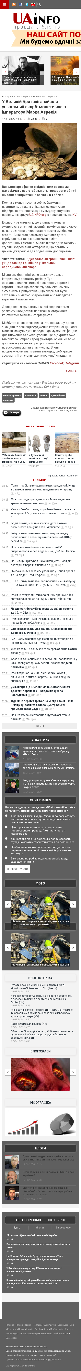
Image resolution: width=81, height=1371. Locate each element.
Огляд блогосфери (29, 1333)
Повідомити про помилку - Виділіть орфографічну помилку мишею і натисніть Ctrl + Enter (39, 385)
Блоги (40, 1148)
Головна (10, 1325)
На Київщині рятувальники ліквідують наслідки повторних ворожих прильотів (40, 923)
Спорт (68, 1329)
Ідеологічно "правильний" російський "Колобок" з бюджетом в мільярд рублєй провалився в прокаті (48, 1191)
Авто (46, 1329)
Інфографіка (40, 1102)
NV (74, 215)
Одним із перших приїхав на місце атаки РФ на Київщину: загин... (20, 80)
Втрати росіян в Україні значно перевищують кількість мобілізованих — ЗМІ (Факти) (38, 986)
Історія (29, 1329)
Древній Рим (58, 395)
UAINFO (71, 371)
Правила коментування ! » (63, 475)
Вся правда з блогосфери (16, 96)
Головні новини (23, 1325)
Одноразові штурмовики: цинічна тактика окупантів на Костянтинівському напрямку (48, 1158)
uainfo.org (42, 1351)
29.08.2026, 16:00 (20, 1041)
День (17, 1227)
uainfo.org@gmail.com (50, 1359)
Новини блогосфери (44, 96)
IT (51, 1329)
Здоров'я (58, 1329)
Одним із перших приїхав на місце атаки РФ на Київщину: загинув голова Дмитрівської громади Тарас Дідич (42, 704)
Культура (11, 1329)
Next (77, 71)
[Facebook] (20, 5)
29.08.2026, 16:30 (20, 1019)
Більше (40, 726)
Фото (40, 883)
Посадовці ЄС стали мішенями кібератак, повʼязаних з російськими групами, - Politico (49, 766)
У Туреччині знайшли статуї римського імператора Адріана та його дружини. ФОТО (39, 463)
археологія (30, 395)
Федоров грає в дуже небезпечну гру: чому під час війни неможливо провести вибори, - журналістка (49, 783)
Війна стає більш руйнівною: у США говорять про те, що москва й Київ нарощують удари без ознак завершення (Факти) (42, 1034)
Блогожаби (40, 1051)
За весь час (63, 1227)
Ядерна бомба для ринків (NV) (29, 1023)
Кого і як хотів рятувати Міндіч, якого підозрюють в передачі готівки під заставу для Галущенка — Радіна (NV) (41, 999)
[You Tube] (32, 5)
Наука (21, 1329)
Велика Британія (12, 395)
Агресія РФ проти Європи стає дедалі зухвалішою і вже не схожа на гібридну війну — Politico (46, 751)
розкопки (8, 400)
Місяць (40, 1227)
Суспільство (49, 1325)
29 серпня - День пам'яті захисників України (31, 1235)
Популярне (56, 1220)
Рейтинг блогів (61, 1333)
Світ (72, 1325)
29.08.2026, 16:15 (20, 1027)
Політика (37, 1325)
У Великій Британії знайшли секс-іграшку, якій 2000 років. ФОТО (13, 460)
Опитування (40, 800)
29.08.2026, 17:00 (20, 991)
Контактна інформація (27, 1359)
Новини (39, 480)
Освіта (38, 1329)
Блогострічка (40, 978)
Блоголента (46, 1333)
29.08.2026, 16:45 (20, 1005)
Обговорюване (29, 1220)
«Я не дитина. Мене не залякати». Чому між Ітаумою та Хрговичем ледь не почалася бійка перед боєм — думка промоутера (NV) (42, 1013)
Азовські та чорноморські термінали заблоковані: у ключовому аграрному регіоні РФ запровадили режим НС (44, 662)
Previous (4, 71)
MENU (4, 4)
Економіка (63, 1325)
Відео (15, 1333)
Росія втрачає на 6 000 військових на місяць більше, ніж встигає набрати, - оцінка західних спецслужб (40, 676)
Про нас (10, 1359)
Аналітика (40, 740)
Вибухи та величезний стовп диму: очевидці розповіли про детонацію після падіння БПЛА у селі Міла (41, 537)
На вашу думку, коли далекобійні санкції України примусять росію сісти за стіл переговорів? (40, 809)
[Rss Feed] (13, 5)
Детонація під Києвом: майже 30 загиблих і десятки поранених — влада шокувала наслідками (40, 690)
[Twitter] (26, 5)
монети (44, 395)
